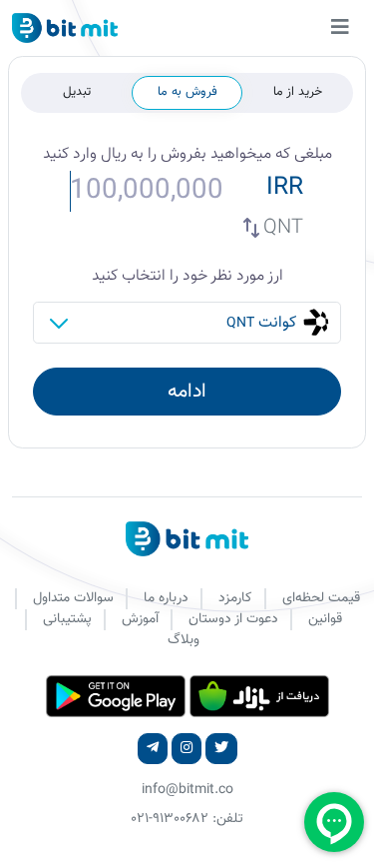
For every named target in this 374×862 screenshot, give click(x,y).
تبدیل (77, 92)
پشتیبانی (67, 619)
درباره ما (166, 598)
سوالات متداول (73, 598)
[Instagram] (186, 748)
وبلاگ (183, 640)
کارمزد (235, 598)
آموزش (140, 619)
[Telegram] (153, 748)
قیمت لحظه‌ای (321, 598)
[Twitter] (221, 748)
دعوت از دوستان (233, 619)
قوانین (325, 619)
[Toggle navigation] (340, 28)
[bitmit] (65, 28)
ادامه (187, 392)
